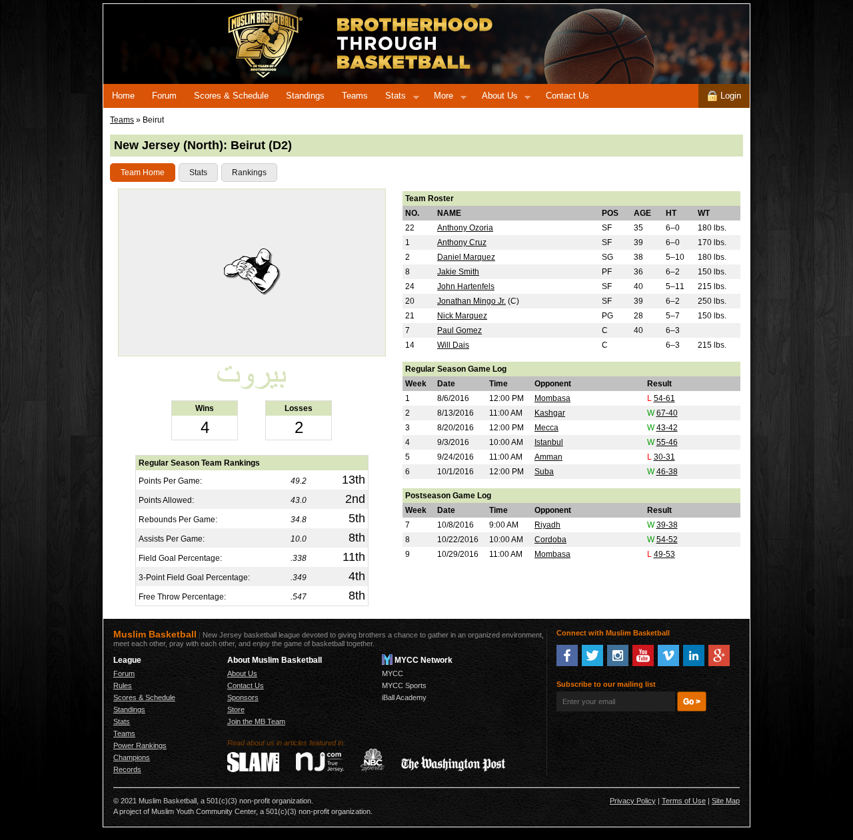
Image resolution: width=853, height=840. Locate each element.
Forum (164, 96)
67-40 (667, 413)
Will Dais (453, 345)
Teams (355, 96)
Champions (131, 757)
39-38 (667, 525)
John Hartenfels (465, 286)
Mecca (546, 427)
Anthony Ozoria (465, 227)
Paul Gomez (459, 330)
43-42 (667, 427)
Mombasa (552, 398)
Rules (122, 685)
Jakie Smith (458, 271)
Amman (548, 457)
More (439, 98)
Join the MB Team (256, 721)
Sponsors (243, 697)
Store (236, 709)
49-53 (664, 554)
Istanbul (548, 442)
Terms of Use (684, 801)
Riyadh (547, 525)
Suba (544, 471)
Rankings (249, 172)
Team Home (143, 172)
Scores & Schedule (231, 96)
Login (729, 96)
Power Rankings (140, 745)
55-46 (667, 442)
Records (127, 769)
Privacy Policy (633, 801)
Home (123, 96)
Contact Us (567, 96)
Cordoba (550, 539)
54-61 (664, 398)
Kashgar (549, 413)
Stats (391, 98)
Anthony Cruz (461, 242)
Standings (305, 96)
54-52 (667, 539)
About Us (495, 98)
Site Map (726, 801)
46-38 (667, 471)
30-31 (664, 457)
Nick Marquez (462, 315)
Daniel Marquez (466, 257)
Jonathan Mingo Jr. (471, 301)
